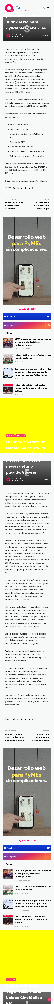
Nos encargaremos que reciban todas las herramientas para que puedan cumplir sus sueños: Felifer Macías (32, 372)
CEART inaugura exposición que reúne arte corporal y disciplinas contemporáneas (32, 342)
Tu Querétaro (17, 34)
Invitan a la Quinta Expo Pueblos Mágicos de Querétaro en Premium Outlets (31, 388)
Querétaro (20, 436)
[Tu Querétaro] (17, 8)
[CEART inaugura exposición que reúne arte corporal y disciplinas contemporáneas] (8, 343)
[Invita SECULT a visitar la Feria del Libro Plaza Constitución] (8, 359)
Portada (10, 436)
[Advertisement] (27, 425)
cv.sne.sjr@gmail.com (36, 181)
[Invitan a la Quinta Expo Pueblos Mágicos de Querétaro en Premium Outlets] (8, 389)
